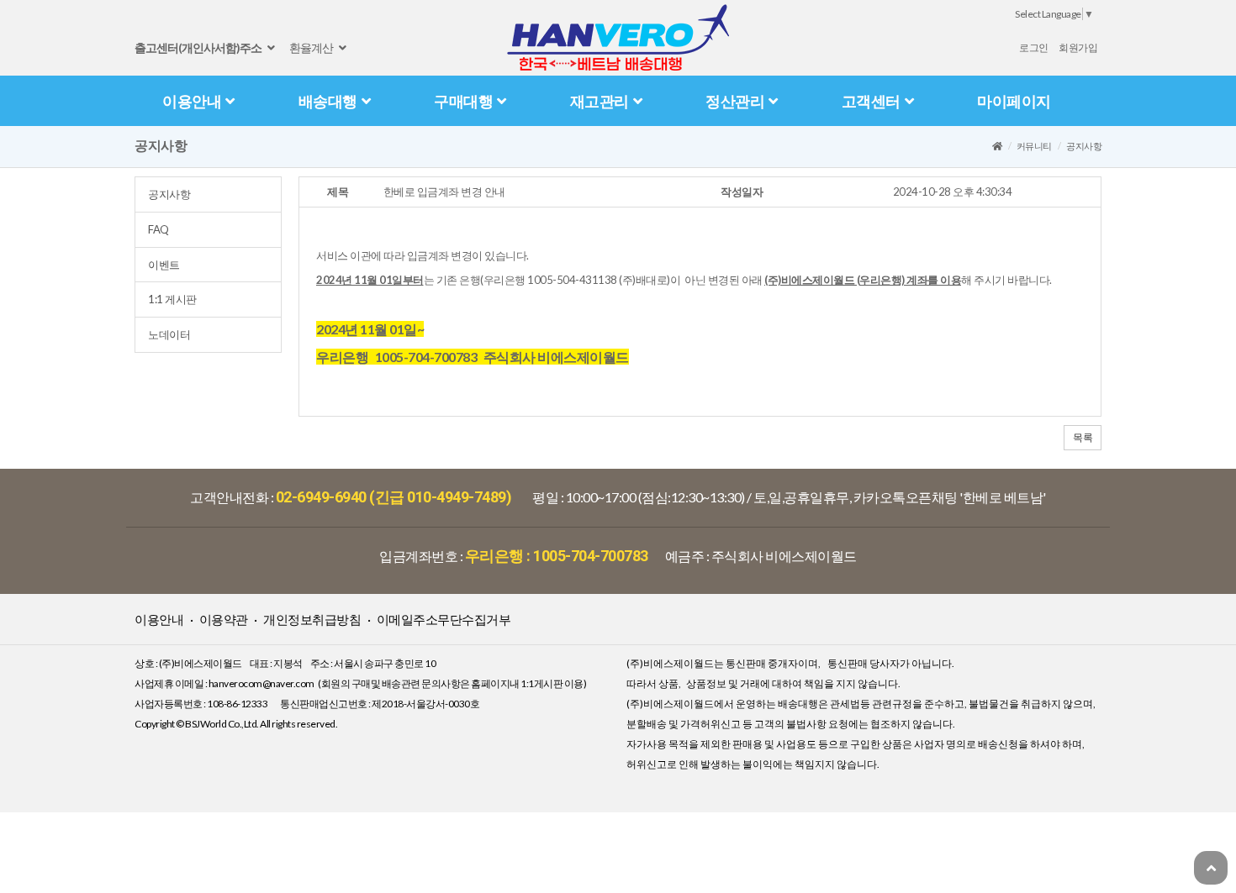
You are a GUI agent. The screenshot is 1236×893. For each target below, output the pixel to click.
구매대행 (463, 101)
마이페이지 (1014, 101)
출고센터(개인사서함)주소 (199, 47)
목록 (1082, 437)
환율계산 (312, 47)
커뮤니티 (1034, 145)
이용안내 (191, 101)
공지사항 (169, 194)
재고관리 (599, 101)
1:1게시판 (172, 299)
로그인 (1033, 47)
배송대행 (327, 101)
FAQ (158, 229)
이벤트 (164, 264)
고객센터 (871, 101)
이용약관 (223, 619)
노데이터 (169, 334)
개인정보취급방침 (312, 619)
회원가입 (1078, 47)
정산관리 (734, 101)
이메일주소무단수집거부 (444, 619)
